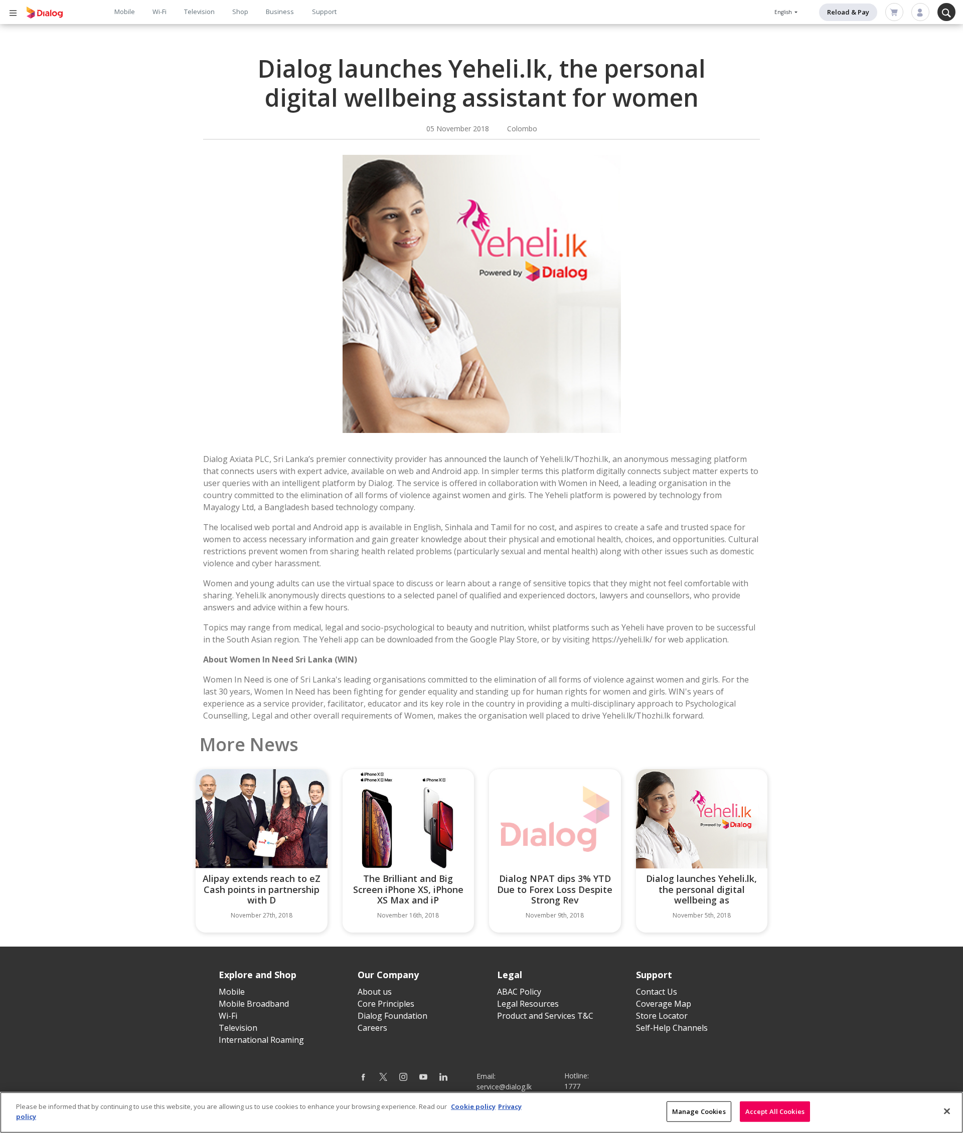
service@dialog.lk (504, 1086)
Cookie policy (473, 1106)
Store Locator (662, 1015)
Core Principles (386, 1003)
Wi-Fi (159, 11)
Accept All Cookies (775, 1111)
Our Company (388, 975)
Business (280, 11)
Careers (372, 1027)
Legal (509, 975)
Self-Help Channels (672, 1027)
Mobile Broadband (254, 1003)
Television (199, 11)
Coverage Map (663, 1003)
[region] (481, 1112)
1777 (572, 1086)
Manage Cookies (699, 1111)
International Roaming (261, 1039)
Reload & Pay (848, 12)
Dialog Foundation (392, 1015)
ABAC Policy (519, 991)
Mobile (124, 11)
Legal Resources (528, 1003)
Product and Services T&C (545, 1015)
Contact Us (656, 991)
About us (375, 991)
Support (324, 11)
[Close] (947, 1111)
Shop (240, 11)
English (783, 12)
